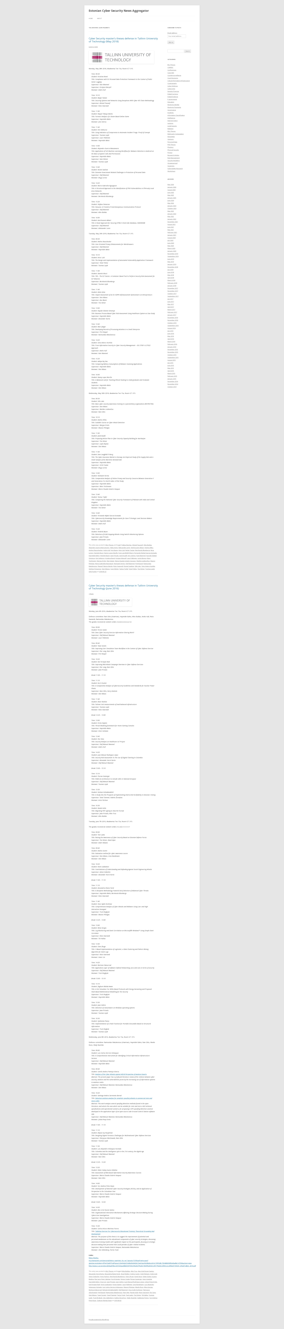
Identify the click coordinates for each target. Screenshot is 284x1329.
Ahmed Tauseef (137, 545)
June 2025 (171, 192)
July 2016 (170, 331)
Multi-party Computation (176, 134)
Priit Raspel (139, 564)
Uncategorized (172, 163)
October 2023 (172, 208)
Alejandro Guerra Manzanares (99, 548)
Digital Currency (173, 94)
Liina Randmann (138, 1285)
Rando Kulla (134, 1293)
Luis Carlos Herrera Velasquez (113, 1287)
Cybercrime (171, 89)
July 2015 (170, 363)
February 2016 (172, 344)
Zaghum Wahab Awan (104, 1301)
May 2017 (171, 304)
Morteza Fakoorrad (95, 1290)
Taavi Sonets (101, 1295)
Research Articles (173, 155)
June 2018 (171, 272)
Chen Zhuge (129, 1277)
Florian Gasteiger (136, 1279)
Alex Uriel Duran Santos (146, 1271)
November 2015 (173, 352)
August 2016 (172, 328)
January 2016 (172, 347)
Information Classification (176, 115)
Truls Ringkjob (97, 1298)
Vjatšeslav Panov (143, 1298)
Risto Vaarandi (118, 566)
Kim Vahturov (100, 558)
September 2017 (173, 296)
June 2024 (171, 200)
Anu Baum (114, 550)
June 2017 (171, 302)
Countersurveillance (174, 75)
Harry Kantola (147, 1279)
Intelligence (171, 118)
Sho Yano (152, 1293)
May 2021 (171, 230)
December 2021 (173, 222)
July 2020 (170, 240)
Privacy (170, 153)
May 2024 (171, 203)
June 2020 (171, 243)
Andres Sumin (135, 1274)
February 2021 (172, 232)
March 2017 (171, 310)
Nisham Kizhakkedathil (110, 1290)
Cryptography (172, 83)
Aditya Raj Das (127, 545)
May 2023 (171, 211)
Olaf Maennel (130, 564)
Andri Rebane (145, 1274)
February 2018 (172, 283)
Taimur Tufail (123, 569)
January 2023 (172, 214)
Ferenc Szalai (125, 1279)
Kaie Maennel (141, 556)
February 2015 (172, 376)
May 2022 (171, 216)
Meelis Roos (139, 1287)
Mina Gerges (148, 1287)
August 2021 (172, 224)
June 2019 (171, 259)
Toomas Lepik (150, 569)
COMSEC (170, 67)
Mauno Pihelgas (129, 1287)
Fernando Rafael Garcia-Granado (145, 553)
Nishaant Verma (119, 564)
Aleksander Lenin (124, 548)
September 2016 (173, 326)
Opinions (171, 139)
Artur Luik (121, 550)
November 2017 (173, 291)
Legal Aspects (172, 126)
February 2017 (172, 312)
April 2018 (171, 278)
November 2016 (173, 320)
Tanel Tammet (111, 1295)
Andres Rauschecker (96, 550)
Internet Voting (172, 121)
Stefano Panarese (95, 569)
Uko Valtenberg (108, 1298)
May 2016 (171, 336)
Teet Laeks (129, 1295)
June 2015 (171, 365)
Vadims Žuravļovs (120, 1298)
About (99, 18)
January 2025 (172, 198)
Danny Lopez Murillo (111, 553)
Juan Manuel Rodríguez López (134, 1282)
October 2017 (172, 294)
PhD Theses (172, 145)
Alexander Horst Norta (96, 1274)
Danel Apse (138, 1277)
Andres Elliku (149, 548)
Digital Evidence (173, 97)
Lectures (170, 123)
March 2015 (171, 373)
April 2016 (171, 339)
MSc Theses (110, 545)
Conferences (172, 70)
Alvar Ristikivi (125, 1274)
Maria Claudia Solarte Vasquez (125, 561)
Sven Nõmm (114, 569)
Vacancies (171, 166)
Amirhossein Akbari (137, 548)
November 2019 (173, 254)
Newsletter (171, 137)
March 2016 (171, 342)
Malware (170, 129)
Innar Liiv (103, 1282)
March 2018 (171, 280)
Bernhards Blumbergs (142, 550)
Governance (172, 110)
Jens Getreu (132, 556)
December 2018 (173, 267)
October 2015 (172, 355)
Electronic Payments (174, 107)
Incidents (171, 113)
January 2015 (172, 379)
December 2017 (173, 288)
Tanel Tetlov (133, 569)
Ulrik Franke (93, 572)
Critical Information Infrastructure (179, 81)
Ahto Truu (134, 1271)
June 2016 (171, 334)
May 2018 (171, 275)
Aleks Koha (114, 548)
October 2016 (172, 323)
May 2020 (171, 246)
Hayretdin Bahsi (94, 556)
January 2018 (172, 286)
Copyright (171, 73)
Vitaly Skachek (132, 1298)
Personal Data (172, 142)
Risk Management (174, 158)
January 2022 (172, 219)
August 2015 (172, 360)
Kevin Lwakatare (106, 1285)
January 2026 (172, 187)
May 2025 (171, 195)
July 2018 (170, 270)
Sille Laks (138, 566)
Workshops (171, 171)
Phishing (170, 147)
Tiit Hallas (145, 1295)
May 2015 (171, 368)
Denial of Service (173, 91)
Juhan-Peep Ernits (151, 1282)
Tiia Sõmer (141, 569)
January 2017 (172, 315)
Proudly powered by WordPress (99, 1320)
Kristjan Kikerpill (121, 558)
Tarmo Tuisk (121, 1295)
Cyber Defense (173, 86)
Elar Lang (98, 1279)
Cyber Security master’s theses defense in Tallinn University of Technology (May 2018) (123, 40)
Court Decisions (173, 78)
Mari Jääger (110, 561)
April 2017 (171, 307)
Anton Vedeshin (94, 1277)
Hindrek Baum (105, 556)
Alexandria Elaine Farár (112, 1274)
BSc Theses (171, 65)
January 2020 (172, 251)
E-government (172, 99)
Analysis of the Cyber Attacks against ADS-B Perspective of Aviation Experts (121, 1074)
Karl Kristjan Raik (94, 1285)
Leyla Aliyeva (142, 558)
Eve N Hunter (115, 1279)
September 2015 (173, 357)
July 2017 (170, 299)
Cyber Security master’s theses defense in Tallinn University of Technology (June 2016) (123, 587)
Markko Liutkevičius (143, 561)
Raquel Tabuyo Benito (105, 566)
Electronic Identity (173, 105)
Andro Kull (106, 550)
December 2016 (173, 318)
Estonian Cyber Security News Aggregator (119, 11)
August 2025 (172, 190)
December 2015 (173, 349)
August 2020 (172, 238)
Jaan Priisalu (114, 556)
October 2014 (172, 387)
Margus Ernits (101, 561)
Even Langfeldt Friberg (125, 553)
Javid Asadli (123, 556)
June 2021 (171, 227)
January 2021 (172, 235)
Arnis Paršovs (104, 1277)
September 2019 (173, 256)
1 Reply (91, 594)
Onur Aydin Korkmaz (135, 1290)
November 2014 (173, 384)
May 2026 (171, 185)
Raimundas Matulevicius (114, 1293)
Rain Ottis (126, 1293)
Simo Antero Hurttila (148, 566)
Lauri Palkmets (132, 558)
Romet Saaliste (129, 566)
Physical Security (173, 150)
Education (171, 102)
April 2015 (171, 371)
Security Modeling (173, 161)
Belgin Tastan (130, 550)
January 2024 (172, 206)
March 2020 (171, 248)
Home (91, 18)
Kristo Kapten (117, 1285)
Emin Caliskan (106, 1279)
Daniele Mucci (98, 553)
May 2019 (171, 262)
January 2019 (172, 264)
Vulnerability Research (175, 169)
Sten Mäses (106, 569)
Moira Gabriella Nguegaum (104, 564)
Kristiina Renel (110, 558)
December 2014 (173, 381)
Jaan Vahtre (120, 1282)
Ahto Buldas (148, 545)
